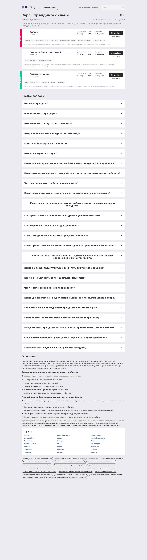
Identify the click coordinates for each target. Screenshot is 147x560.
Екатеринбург (29, 438)
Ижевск (60, 452)
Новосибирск (96, 435)
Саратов (60, 449)
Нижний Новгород (98, 438)
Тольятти (27, 452)
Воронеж (27, 446)
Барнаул (94, 452)
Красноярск (95, 444)
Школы (95, 7)
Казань (60, 438)
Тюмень (94, 449)
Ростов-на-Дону (30, 444)
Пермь (59, 446)
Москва (26, 435)
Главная (25, 20)
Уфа (58, 444)
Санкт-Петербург (63, 435)
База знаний (84, 7)
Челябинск (28, 441)
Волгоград (95, 446)
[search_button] (123, 7)
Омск (93, 441)
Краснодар (28, 449)
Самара (60, 441)
